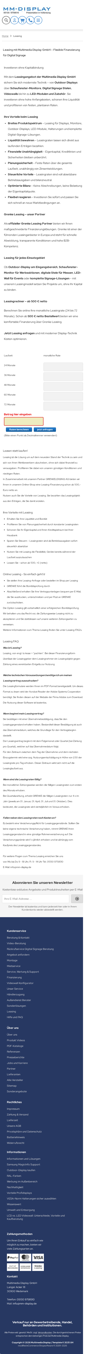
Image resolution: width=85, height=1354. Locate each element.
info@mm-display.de (25, 1303)
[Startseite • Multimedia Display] (31, 10)
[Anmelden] (14, 20)
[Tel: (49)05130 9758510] (30, 20)
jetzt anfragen (45, 429)
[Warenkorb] (22, 20)
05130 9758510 (26, 1299)
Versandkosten (45, 1332)
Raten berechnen (19, 429)
